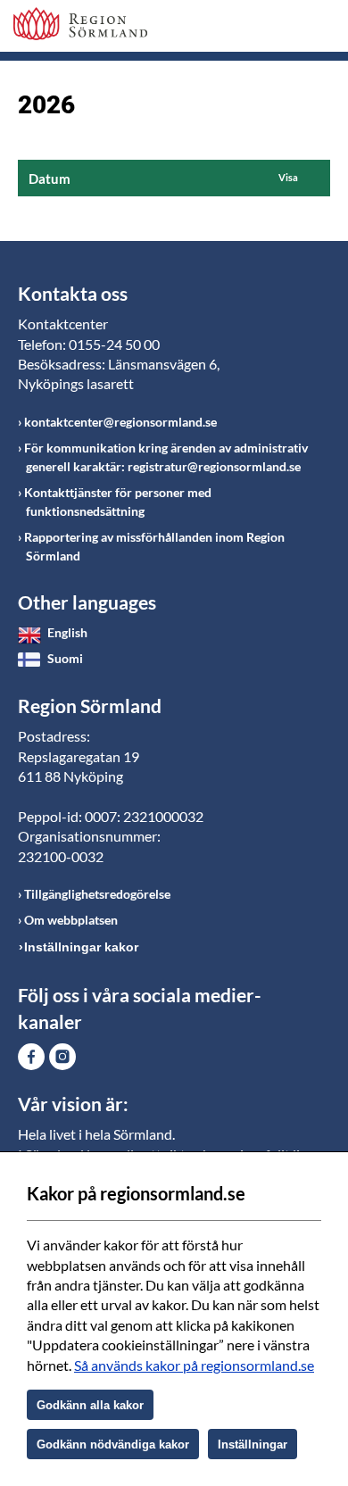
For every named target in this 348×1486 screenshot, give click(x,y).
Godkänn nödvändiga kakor (113, 1444)
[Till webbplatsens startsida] (80, 23)
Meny (317, 28)
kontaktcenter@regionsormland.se (120, 421)
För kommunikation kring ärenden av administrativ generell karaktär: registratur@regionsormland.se (166, 457)
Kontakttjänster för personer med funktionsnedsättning (117, 502)
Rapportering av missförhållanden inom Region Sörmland (154, 546)
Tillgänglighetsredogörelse (97, 893)
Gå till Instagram (62, 1056)
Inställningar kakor (81, 947)
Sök (272, 28)
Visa (288, 177)
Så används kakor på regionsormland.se (194, 1365)
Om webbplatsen (71, 919)
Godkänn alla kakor (90, 1405)
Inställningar (252, 1444)
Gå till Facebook (31, 1056)
